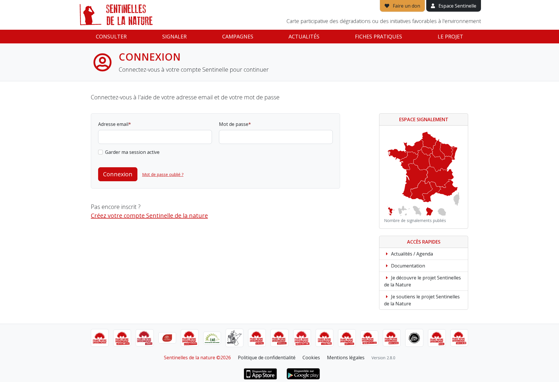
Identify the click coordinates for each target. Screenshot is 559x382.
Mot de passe (233, 124)
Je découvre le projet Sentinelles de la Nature (422, 281)
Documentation (407, 266)
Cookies (311, 357)
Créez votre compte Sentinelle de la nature (149, 215)
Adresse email (113, 124)
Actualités (304, 36)
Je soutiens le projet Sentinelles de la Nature (422, 300)
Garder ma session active (132, 152)
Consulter (111, 36)
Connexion (117, 174)
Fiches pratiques (378, 36)
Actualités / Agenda (411, 254)
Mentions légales (346, 357)
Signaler (174, 36)
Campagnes (237, 36)
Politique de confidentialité (267, 357)
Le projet (450, 36)
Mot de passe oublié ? (162, 174)
